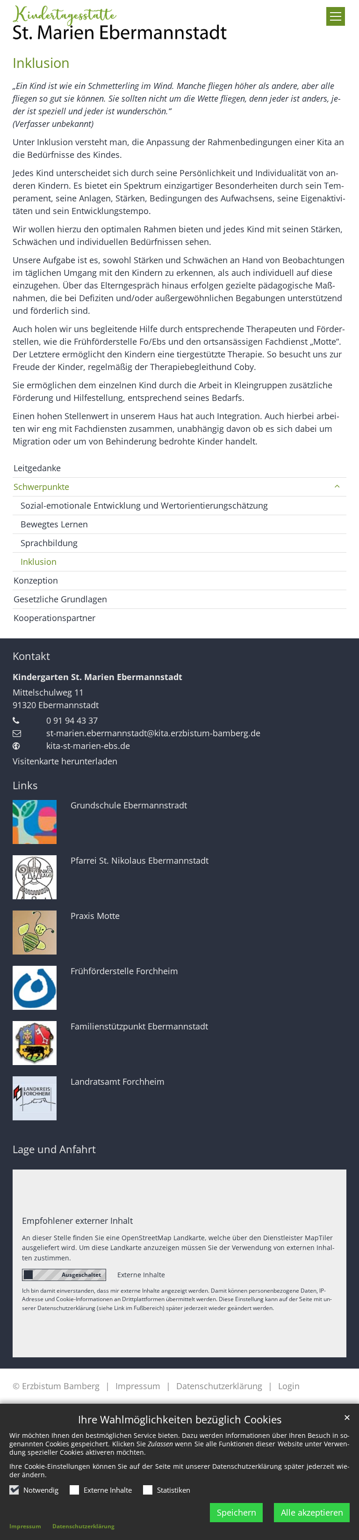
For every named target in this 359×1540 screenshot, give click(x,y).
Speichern (236, 1512)
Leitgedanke (37, 468)
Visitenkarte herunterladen (65, 761)
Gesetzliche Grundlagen (60, 599)
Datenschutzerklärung (83, 1526)
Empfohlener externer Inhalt (77, 1220)
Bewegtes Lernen (54, 524)
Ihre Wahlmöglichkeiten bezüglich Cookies (179, 1419)
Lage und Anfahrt (54, 1149)
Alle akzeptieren (312, 1512)
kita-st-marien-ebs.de (88, 745)
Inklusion (41, 62)
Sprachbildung (49, 542)
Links (25, 785)
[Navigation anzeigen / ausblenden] (335, 16)
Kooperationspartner (54, 617)
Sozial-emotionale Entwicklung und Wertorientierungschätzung (144, 505)
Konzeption (36, 580)
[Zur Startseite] (121, 21)
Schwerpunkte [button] (41, 486)
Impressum (25, 1526)
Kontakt (31, 656)
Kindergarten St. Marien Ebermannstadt (97, 676)
